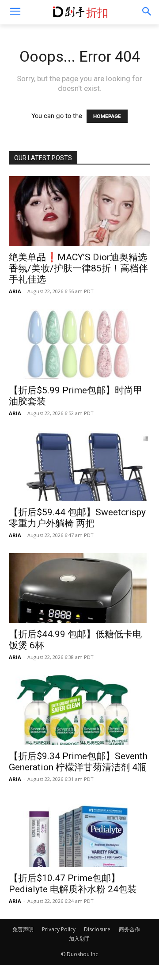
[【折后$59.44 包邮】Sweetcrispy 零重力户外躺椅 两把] (79, 466)
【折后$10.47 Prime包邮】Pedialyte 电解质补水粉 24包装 (73, 883)
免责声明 (23, 929)
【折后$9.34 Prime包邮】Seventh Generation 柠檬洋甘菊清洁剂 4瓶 (78, 762)
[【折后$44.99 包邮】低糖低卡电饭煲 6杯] (79, 588)
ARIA (15, 291)
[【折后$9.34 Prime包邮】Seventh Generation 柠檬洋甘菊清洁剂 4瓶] (79, 710)
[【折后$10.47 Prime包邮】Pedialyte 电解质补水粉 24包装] (79, 832)
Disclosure (97, 929)
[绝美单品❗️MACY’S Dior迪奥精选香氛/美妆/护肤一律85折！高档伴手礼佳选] (79, 211)
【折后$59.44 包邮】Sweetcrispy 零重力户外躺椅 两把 (77, 518)
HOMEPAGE (107, 116)
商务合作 (129, 929)
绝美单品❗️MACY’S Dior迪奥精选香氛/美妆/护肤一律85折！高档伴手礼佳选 (78, 268)
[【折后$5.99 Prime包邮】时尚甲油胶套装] (79, 344)
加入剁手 (79, 938)
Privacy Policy (59, 929)
